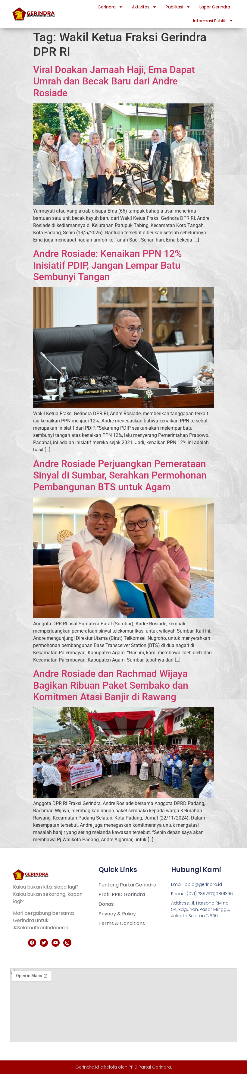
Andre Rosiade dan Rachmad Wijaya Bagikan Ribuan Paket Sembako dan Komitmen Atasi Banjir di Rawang (110, 685)
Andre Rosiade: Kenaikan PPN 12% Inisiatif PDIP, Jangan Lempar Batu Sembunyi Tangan (107, 265)
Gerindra (107, 7)
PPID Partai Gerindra (150, 1067)
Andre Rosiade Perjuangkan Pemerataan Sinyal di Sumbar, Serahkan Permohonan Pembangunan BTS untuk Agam (120, 475)
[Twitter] (44, 943)
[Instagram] (67, 943)
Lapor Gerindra (214, 7)
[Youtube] (56, 943)
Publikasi (174, 7)
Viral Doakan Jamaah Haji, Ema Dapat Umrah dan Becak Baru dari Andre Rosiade (114, 81)
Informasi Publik (209, 21)
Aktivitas (140, 7)
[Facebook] (32, 943)
